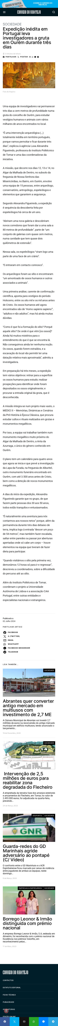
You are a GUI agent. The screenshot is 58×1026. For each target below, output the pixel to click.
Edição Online (9, 1017)
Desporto (37, 816)
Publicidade (8, 1002)
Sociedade (12, 24)
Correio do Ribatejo (29, 12)
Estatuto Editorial (12, 987)
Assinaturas (9, 1009)
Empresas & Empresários (30, 888)
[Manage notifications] (6, 1011)
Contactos (8, 980)
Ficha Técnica (9, 995)
